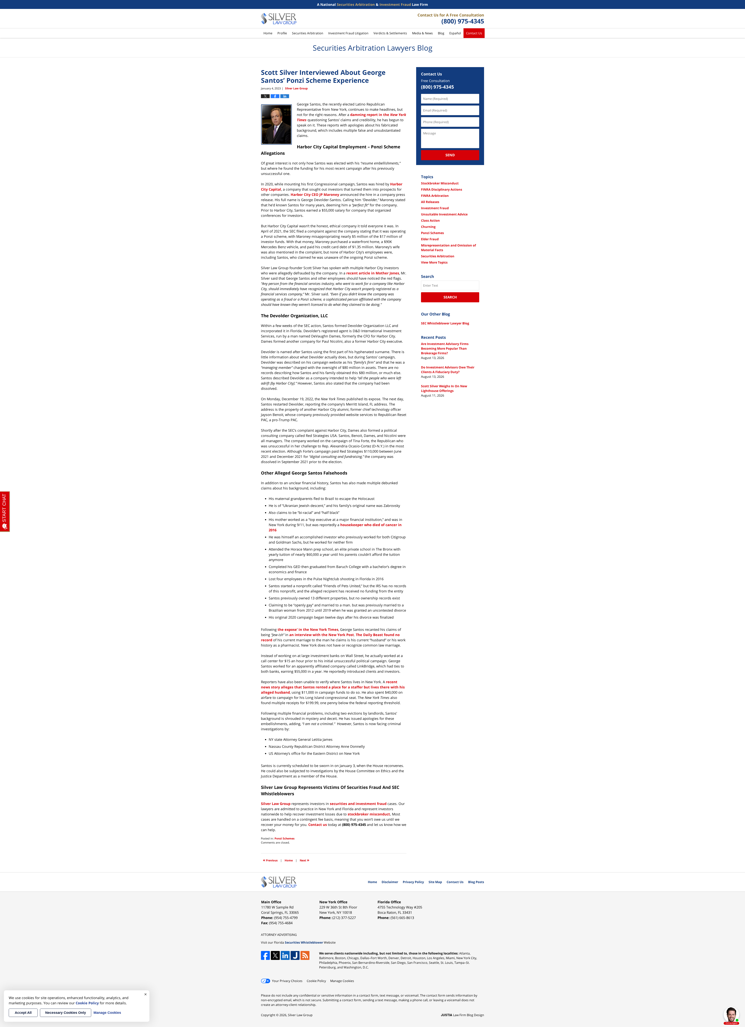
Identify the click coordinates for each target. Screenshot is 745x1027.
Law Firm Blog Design (462, 1015)
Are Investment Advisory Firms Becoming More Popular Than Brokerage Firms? (445, 348)
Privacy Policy (413, 882)
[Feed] (305, 955)
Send (450, 155)
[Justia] (295, 955)
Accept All (23, 1013)
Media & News (422, 33)
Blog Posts (476, 882)
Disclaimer (390, 882)
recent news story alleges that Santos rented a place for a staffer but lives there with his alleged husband (333, 687)
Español (455, 33)
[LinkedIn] (285, 955)
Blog (441, 33)
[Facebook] (265, 955)
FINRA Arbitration (435, 196)
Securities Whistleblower (304, 942)
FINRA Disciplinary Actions (441, 189)
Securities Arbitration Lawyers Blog (278, 18)
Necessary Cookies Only (65, 1013)
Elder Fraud (430, 239)
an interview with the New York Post (321, 634)
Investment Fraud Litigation (348, 33)
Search (450, 297)
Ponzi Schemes (285, 838)
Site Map (435, 882)
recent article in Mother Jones (372, 273)
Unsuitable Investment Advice (444, 214)
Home (267, 33)
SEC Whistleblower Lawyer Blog (445, 323)
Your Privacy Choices (287, 981)
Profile (282, 33)
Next (304, 860)
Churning (428, 227)
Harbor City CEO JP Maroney (315, 194)
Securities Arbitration (307, 33)
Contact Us (474, 33)
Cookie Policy (316, 981)
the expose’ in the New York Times (308, 629)
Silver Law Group (300, 1015)
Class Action (430, 220)
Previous (270, 860)
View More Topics (434, 262)
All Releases (430, 202)
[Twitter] (275, 955)
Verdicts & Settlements (390, 33)
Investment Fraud (435, 208)
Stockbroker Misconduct (440, 183)
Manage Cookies (342, 981)
